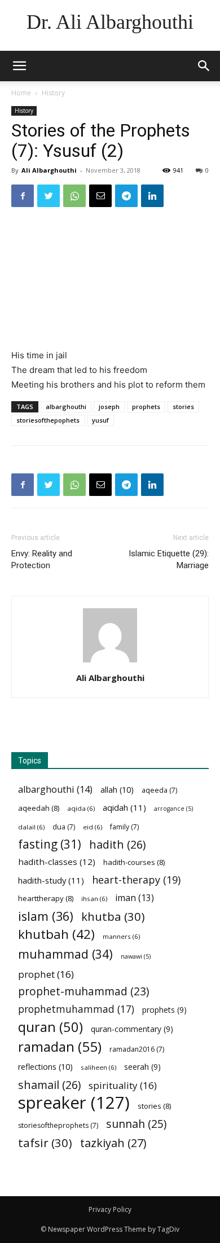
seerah (142, 1066)
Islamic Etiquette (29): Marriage (169, 559)
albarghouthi (66, 406)
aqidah (124, 807)
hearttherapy (45, 898)
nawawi (136, 956)
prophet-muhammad (83, 992)
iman (134, 898)
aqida (81, 808)
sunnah (136, 1124)
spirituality (123, 1085)
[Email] (100, 196)
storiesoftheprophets (58, 1125)
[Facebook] (22, 196)
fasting (49, 844)
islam (45, 916)
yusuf (100, 420)
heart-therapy (136, 880)
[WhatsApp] (74, 196)
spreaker (74, 1103)
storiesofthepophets (48, 420)
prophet (46, 974)
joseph (109, 406)
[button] (204, 66)
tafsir (45, 1143)
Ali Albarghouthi (49, 170)
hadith (117, 844)
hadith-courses (134, 862)
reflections (45, 1066)
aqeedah (38, 808)
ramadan (60, 1046)
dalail (31, 827)
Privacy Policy (110, 1209)
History (53, 93)
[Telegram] (126, 196)
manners (121, 936)
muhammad (65, 954)
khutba (113, 917)
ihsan (94, 898)
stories (183, 406)
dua (63, 827)
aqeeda (159, 790)
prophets (146, 406)
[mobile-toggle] (19, 66)
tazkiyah (113, 1143)
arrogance (173, 808)
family (124, 827)
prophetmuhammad (76, 1009)
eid (92, 827)
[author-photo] (110, 662)
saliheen (98, 1067)
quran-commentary (132, 1029)
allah (117, 789)
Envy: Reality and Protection (41, 559)
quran (50, 1027)
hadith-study (51, 880)
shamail (49, 1085)
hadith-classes (56, 861)
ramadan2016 (136, 1049)
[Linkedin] (152, 196)
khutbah (56, 934)
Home (21, 93)
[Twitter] (48, 196)
